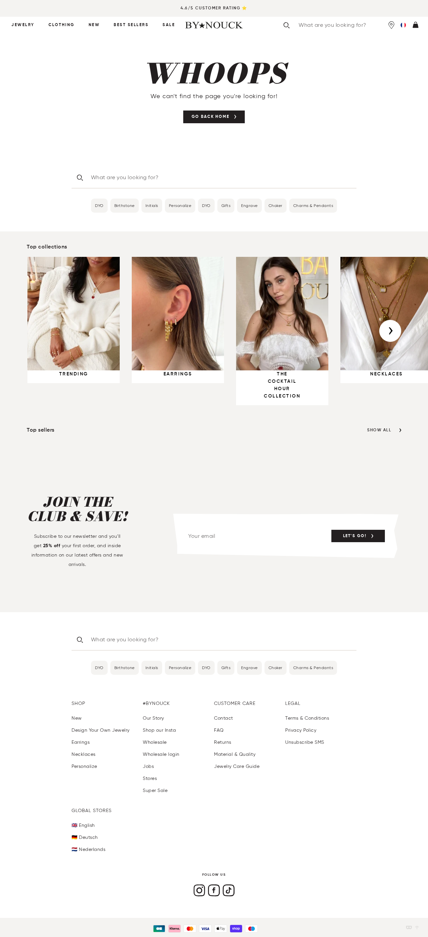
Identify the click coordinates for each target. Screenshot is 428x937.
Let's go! (354, 536)
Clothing (61, 25)
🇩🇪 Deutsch (85, 837)
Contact (223, 718)
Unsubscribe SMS (304, 742)
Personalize (180, 205)
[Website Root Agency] (417, 927)
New (94, 25)
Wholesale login (161, 754)
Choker (276, 205)
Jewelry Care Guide (236, 766)
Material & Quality (234, 754)
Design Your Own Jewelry (101, 730)
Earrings (81, 742)
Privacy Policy (300, 730)
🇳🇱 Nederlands (88, 849)
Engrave (249, 205)
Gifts (226, 205)
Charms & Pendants (313, 205)
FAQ (219, 730)
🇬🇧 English (83, 825)
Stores (150, 778)
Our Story (153, 718)
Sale (169, 25)
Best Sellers (131, 25)
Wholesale (155, 742)
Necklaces (84, 754)
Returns (222, 742)
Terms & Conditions (307, 718)
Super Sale (155, 790)
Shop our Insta (159, 730)
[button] (403, 25)
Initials (151, 205)
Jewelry (22, 25)
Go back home (210, 117)
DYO (99, 205)
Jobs (148, 766)
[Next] (390, 331)
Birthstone (124, 205)
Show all (379, 430)
